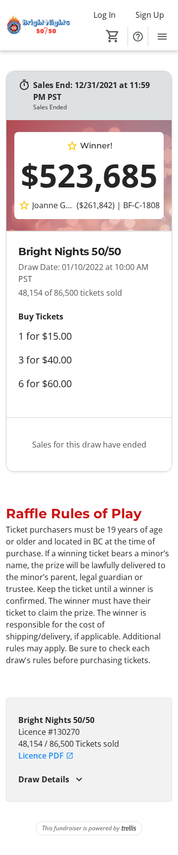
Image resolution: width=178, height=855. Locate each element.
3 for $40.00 (45, 360)
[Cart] (113, 36)
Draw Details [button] (43, 779)
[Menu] (162, 36)
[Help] (138, 36)
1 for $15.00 (45, 336)
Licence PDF (41, 755)
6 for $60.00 (45, 384)
